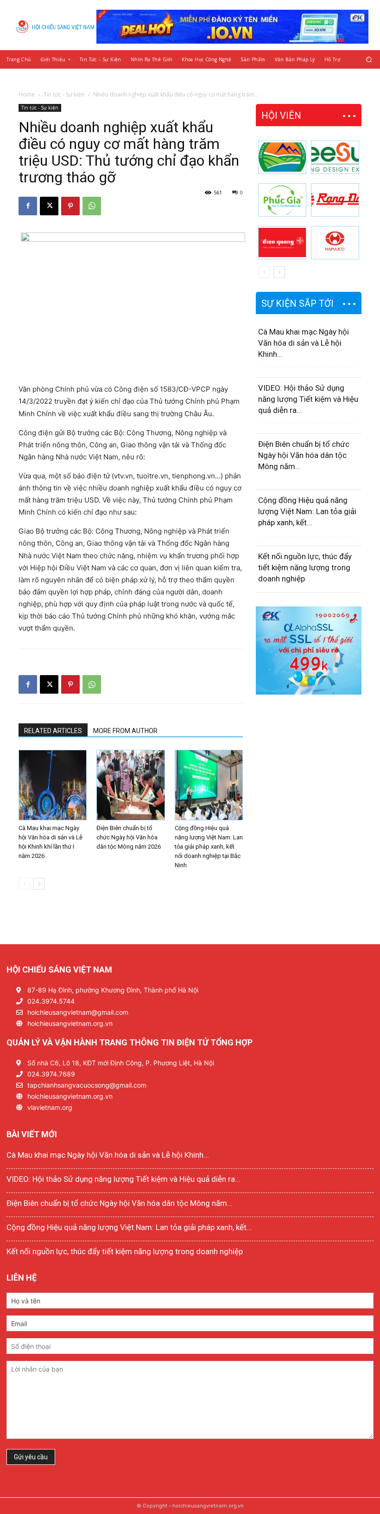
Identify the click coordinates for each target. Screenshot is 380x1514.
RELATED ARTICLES (53, 730)
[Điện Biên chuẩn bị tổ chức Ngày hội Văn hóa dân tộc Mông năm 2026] (130, 785)
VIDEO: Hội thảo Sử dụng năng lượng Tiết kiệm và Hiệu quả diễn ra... (308, 399)
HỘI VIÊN (281, 115)
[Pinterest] (70, 206)
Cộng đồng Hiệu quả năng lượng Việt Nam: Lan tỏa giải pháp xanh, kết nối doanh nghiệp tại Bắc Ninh (209, 847)
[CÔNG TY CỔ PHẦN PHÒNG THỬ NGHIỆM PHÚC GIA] (282, 200)
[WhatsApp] (91, 206)
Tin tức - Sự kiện (64, 94)
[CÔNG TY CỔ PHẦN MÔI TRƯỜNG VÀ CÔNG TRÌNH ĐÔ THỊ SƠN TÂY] (282, 157)
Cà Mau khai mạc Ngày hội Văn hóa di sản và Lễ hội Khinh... (303, 343)
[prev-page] (24, 883)
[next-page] (39, 883)
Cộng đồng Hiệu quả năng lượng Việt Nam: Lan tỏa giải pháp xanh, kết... (307, 511)
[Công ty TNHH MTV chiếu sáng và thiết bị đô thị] (335, 242)
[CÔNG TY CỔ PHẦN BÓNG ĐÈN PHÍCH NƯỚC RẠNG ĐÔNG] (335, 200)
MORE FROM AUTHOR (125, 730)
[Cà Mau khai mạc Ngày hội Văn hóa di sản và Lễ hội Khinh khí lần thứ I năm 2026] (52, 785)
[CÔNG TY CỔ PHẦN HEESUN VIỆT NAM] (335, 157)
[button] (369, 59)
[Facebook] (28, 206)
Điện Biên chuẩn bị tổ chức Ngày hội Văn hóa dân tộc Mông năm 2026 (128, 837)
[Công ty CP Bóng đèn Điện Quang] (282, 242)
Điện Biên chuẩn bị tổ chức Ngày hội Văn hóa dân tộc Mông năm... (303, 455)
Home (27, 94)
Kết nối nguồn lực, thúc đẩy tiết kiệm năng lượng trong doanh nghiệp (305, 567)
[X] (49, 206)
